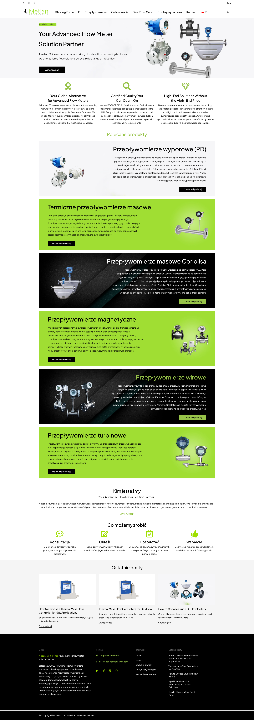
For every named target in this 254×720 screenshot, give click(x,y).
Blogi (229, 3)
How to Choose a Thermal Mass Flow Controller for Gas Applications (61, 610)
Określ (104, 542)
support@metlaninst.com (115, 661)
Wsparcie (194, 542)
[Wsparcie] (194, 533)
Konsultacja (60, 542)
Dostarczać (149, 542)
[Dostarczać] (149, 533)
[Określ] (104, 533)
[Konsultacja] (59, 533)
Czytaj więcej (45, 626)
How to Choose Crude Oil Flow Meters (182, 609)
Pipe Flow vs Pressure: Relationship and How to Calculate (179, 684)
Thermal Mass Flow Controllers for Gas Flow (125, 609)
